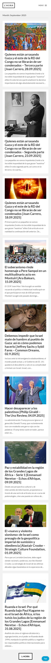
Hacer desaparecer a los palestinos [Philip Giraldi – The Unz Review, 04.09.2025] (24, 411)
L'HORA (8, 5)
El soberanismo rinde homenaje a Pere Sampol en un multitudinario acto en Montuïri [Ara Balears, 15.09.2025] (25, 274)
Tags (45, 658)
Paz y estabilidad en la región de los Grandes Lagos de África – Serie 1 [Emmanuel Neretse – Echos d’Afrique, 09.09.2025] (24, 475)
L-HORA (25, 656)
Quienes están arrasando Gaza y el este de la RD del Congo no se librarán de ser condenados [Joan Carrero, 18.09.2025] (23, 210)
